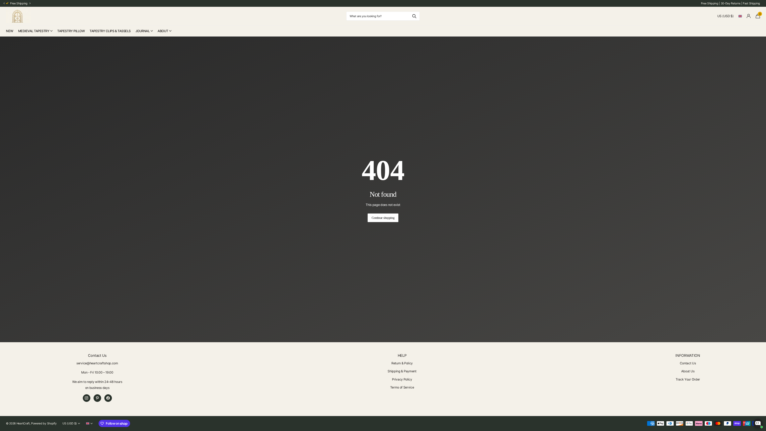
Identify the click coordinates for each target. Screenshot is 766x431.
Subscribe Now (411, 236)
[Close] (434, 187)
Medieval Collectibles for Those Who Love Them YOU (409, 209)
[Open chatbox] (758, 423)
